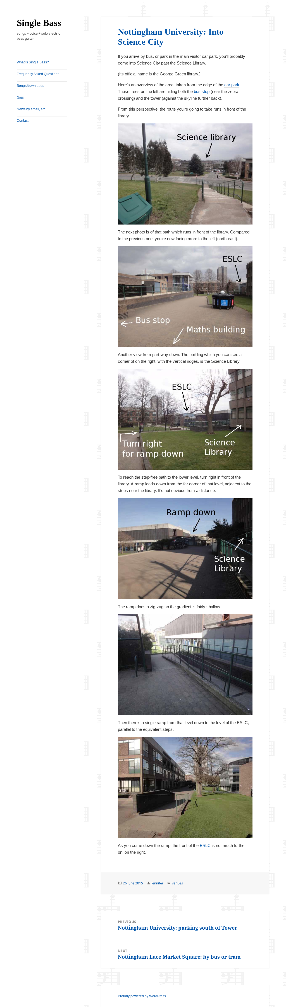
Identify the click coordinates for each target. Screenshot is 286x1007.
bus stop (201, 91)
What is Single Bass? (33, 62)
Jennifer (157, 883)
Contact (22, 121)
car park (231, 84)
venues (177, 883)
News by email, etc (31, 109)
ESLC (205, 845)
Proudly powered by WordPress (142, 996)
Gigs (20, 97)
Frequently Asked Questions (38, 74)
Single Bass (39, 23)
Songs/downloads (30, 86)
